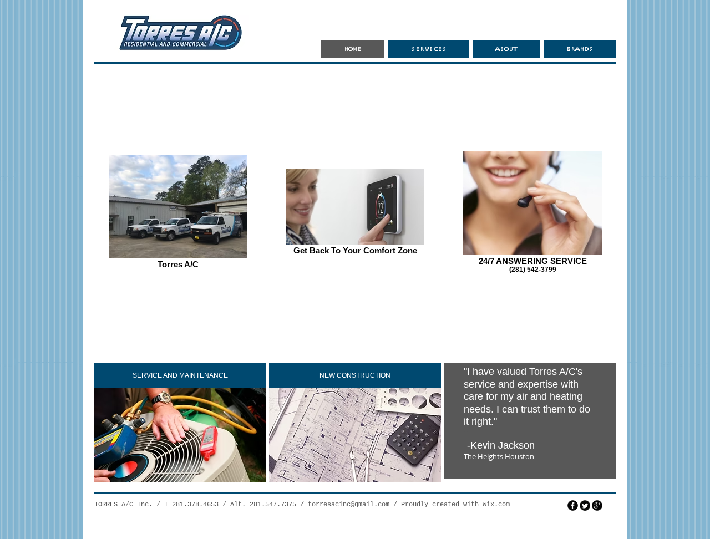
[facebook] (572, 505)
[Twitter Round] (585, 505)
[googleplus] (597, 505)
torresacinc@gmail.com (348, 505)
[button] (180, 375)
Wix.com (496, 505)
